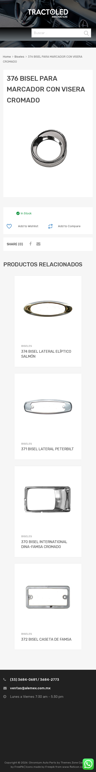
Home (7, 56)
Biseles (19, 56)
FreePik (19, 766)
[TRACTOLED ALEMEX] (48, 17)
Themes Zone (69, 762)
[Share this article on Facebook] (30, 244)
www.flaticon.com (74, 766)
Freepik (50, 766)
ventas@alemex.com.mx (30, 688)
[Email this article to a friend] (38, 244)
